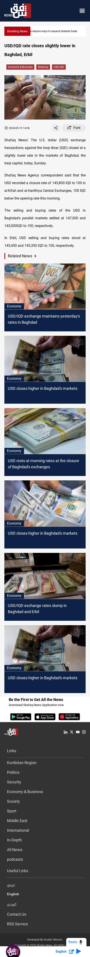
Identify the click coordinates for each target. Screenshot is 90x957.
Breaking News (17, 31)
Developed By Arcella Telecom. (45, 939)
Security (14, 782)
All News (14, 849)
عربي (11, 885)
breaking (43, 67)
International (18, 830)
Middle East (17, 820)
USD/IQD (59, 67)
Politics (13, 772)
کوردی (12, 905)
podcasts (15, 859)
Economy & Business (20, 67)
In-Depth (14, 840)
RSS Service (17, 924)
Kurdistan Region (21, 762)
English (13, 895)
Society (13, 801)
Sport (11, 811)
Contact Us (16, 914)
